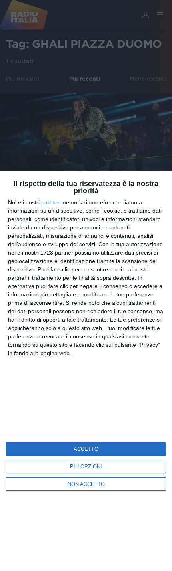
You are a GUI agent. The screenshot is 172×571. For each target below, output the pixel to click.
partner (50, 202)
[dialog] (86, 371)
